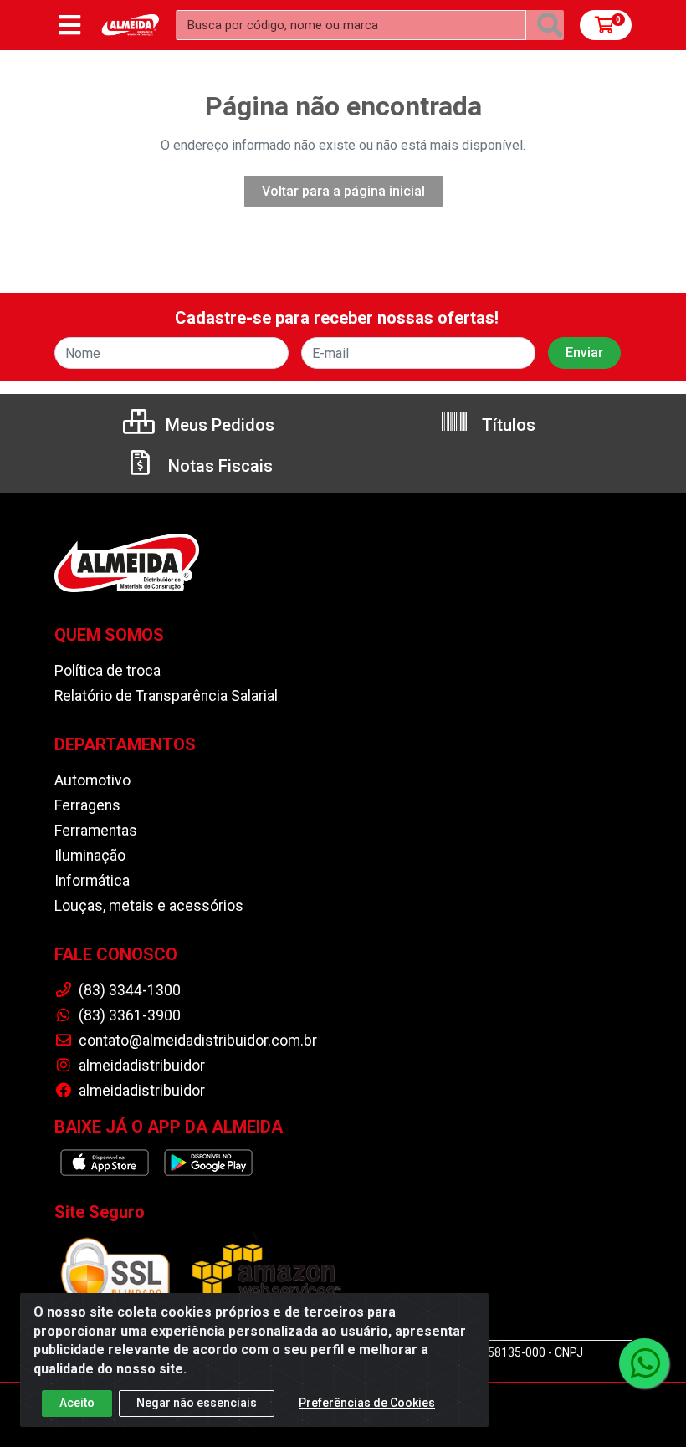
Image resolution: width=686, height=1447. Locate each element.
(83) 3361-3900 (128, 1015)
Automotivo (92, 780)
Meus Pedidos (217, 425)
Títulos (506, 425)
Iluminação (89, 855)
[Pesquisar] (550, 25)
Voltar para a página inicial (343, 191)
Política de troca (107, 670)
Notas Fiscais (218, 466)
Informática (92, 880)
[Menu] (69, 25)
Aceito (77, 1402)
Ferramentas (95, 830)
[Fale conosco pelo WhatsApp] (644, 1363)
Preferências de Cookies (367, 1402)
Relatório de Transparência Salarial (166, 696)
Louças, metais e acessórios (148, 905)
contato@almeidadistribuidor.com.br (196, 1040)
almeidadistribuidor (140, 1065)
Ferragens (87, 805)
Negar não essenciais (196, 1402)
